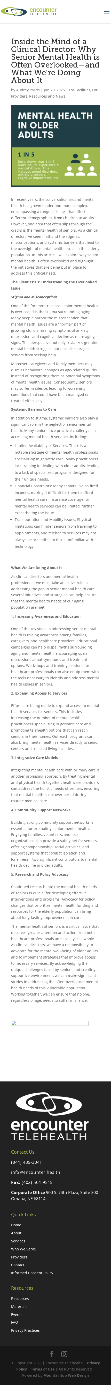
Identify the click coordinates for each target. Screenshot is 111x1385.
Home (16, 1224)
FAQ (14, 1322)
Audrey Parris (28, 89)
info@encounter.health (35, 1172)
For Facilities (79, 89)
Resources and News (47, 96)
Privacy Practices (25, 1330)
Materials (19, 1306)
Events (16, 1314)
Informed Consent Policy (32, 1272)
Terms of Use (42, 1369)
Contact (17, 1264)
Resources (20, 1298)
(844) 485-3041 (26, 1162)
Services (18, 1241)
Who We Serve (23, 1249)
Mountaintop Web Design (66, 1375)
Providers (19, 1257)
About (16, 1233)
